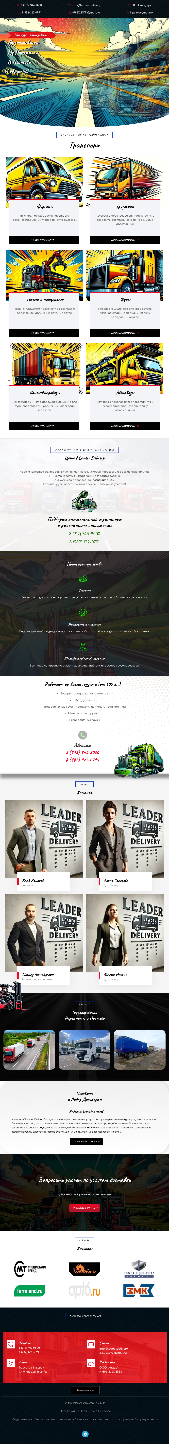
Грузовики (125, 206)
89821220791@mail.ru (86, 12)
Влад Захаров (32, 880)
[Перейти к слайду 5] (88, 1072)
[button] (7, 1050)
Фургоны (45, 206)
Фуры (125, 299)
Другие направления (85, 1390)
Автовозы (125, 392)
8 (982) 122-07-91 (31, 12)
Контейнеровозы (45, 392)
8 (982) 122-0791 (36, 92)
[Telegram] (85, 1434)
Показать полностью (86, 1141)
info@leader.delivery (86, 5)
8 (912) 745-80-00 (31, 5)
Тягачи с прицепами (44, 299)
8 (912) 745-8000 (36, 84)
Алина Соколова (116, 880)
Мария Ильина (115, 974)
